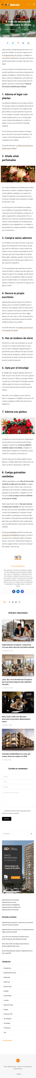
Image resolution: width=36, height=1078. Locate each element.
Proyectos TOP (8, 1014)
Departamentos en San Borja (10, 900)
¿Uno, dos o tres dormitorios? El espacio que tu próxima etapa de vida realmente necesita (17, 682)
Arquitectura (7, 968)
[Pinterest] (18, 43)
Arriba (18, 1074)
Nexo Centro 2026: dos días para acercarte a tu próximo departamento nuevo (16, 719)
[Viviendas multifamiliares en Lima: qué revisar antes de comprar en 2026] (18, 739)
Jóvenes (6, 1000)
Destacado (7, 977)
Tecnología (7, 1023)
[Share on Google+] (16, 602)
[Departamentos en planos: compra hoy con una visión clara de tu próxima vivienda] (18, 630)
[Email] (28, 43)
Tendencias (7, 1028)
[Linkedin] (18, 591)
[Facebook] (13, 591)
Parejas (6, 1009)
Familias (6, 991)
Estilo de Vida (7, 986)
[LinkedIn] (23, 43)
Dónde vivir (7, 982)
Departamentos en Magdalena (11, 905)
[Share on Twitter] (13, 43)
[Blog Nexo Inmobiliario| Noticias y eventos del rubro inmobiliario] (12, 4)
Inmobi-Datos (8, 995)
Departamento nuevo (10, 972)
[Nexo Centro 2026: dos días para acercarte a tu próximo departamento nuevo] (18, 702)
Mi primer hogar (8, 1005)
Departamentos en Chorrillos (10, 909)
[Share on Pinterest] (19, 602)
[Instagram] (22, 591)
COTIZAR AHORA (7, 1040)
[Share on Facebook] (8, 43)
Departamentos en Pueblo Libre (11, 907)
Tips (18, 16)
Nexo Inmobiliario (12, 29)
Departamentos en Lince (9, 902)
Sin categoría (7, 1018)
